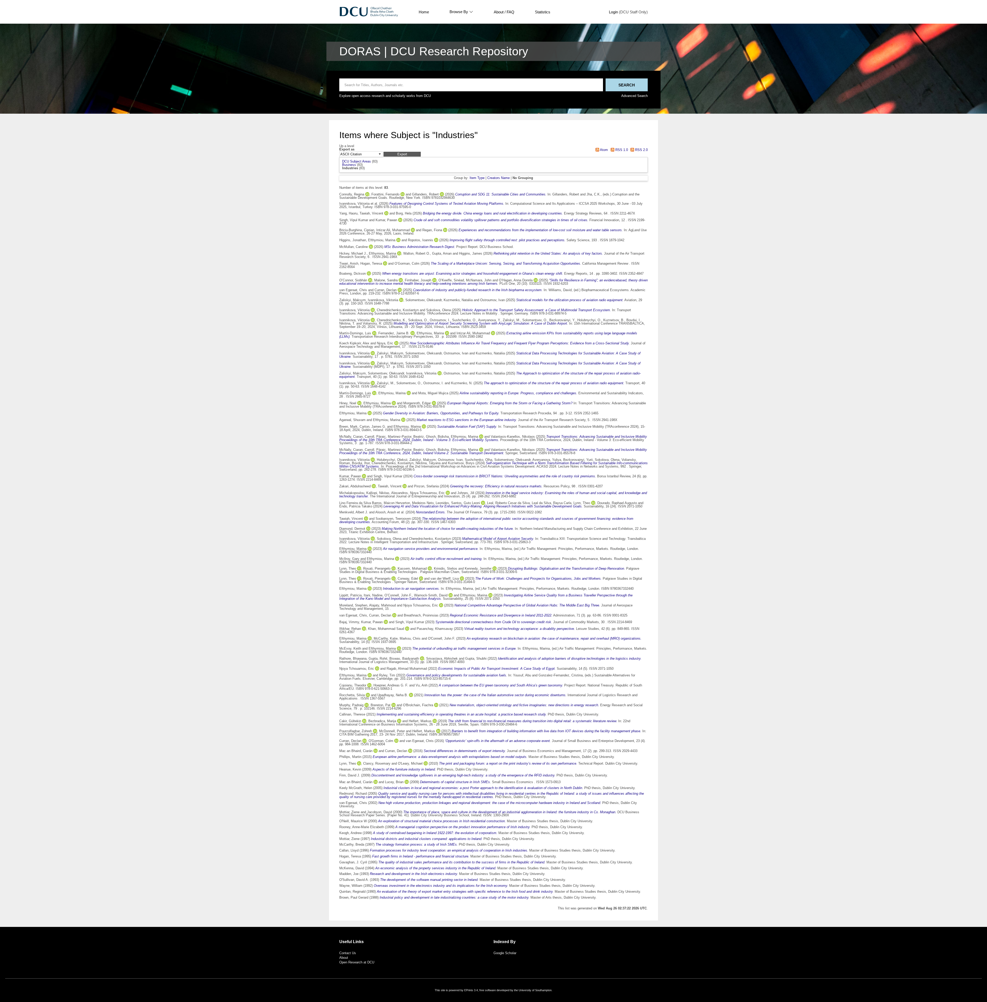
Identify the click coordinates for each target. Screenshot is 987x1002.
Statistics (542, 12)
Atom (603, 150)
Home (424, 12)
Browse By (459, 12)
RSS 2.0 (641, 150)
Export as (346, 149)
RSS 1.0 (621, 150)
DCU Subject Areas (356, 161)
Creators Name (498, 178)
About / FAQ (504, 12)
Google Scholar (505, 953)
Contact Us (347, 953)
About (343, 958)
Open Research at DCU (356, 962)
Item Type (477, 178)
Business (349, 165)
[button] (402, 154)
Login (613, 12)
